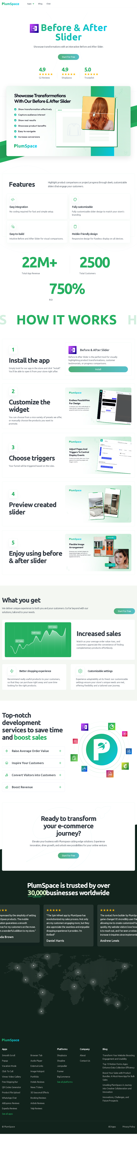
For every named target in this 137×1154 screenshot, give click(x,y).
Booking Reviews (38, 1098)
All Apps (112, 1126)
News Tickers (37, 1087)
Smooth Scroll (8, 1055)
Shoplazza (62, 1055)
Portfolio (35, 1076)
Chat (48, 4)
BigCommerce (63, 1076)
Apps (29, 4)
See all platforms (65, 1082)
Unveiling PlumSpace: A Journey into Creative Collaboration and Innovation (117, 1088)
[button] (33, 750)
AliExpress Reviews (10, 1103)
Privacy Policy (129, 1126)
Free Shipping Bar (10, 1082)
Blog (40, 4)
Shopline (61, 1061)
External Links (37, 1066)
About (83, 1055)
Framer (60, 1071)
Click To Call (7, 1071)
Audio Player (36, 1061)
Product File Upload (11, 1092)
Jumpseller (62, 1066)
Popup (5, 1061)
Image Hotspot (37, 1071)
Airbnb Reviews (37, 1103)
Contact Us (85, 1061)
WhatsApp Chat (9, 1098)
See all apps (7, 1114)
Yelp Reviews (36, 1108)
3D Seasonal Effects (40, 1092)
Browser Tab (36, 1055)
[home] (10, 4)
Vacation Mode (9, 1066)
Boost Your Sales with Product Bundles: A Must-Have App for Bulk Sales (119, 1076)
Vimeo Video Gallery (11, 1076)
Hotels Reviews (37, 1082)
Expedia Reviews (9, 1108)
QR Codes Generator (11, 1087)
